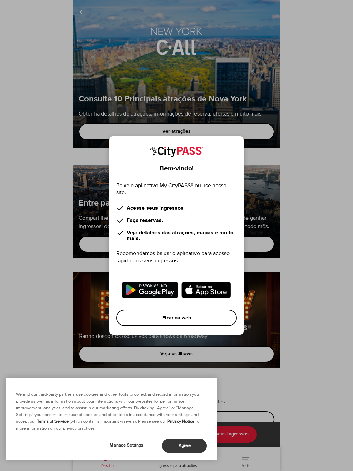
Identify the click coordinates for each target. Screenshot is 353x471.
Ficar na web (176, 317)
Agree (185, 445)
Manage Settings (126, 445)
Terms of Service (53, 421)
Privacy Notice (180, 421)
